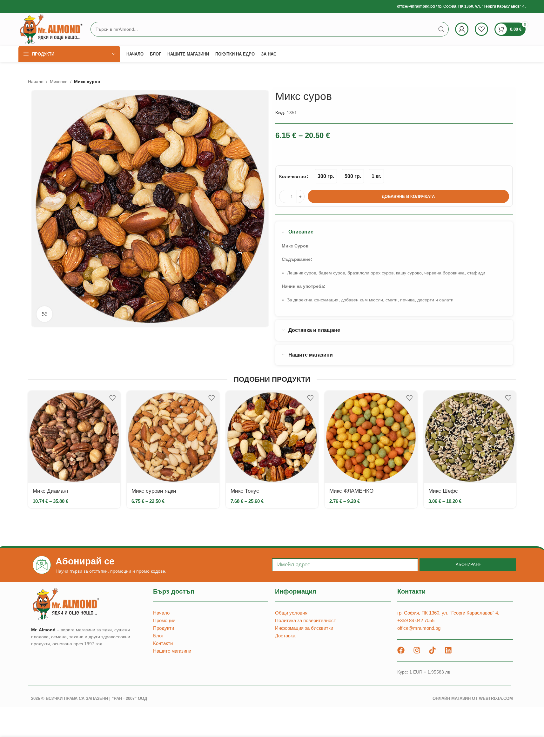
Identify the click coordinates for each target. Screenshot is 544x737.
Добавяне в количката (408, 196)
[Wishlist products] (481, 29)
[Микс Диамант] (74, 437)
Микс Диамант (51, 491)
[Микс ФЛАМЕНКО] (371, 437)
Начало (36, 81)
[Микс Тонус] (272, 437)
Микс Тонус (245, 491)
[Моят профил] (462, 29)
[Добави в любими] (112, 398)
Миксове (59, 81)
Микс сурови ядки (153, 491)
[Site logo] (51, 28)
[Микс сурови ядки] (173, 437)
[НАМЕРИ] (441, 29)
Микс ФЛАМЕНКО (351, 491)
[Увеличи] (44, 314)
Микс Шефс (443, 491)
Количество (292, 176)
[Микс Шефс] (470, 437)
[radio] (326, 176)
